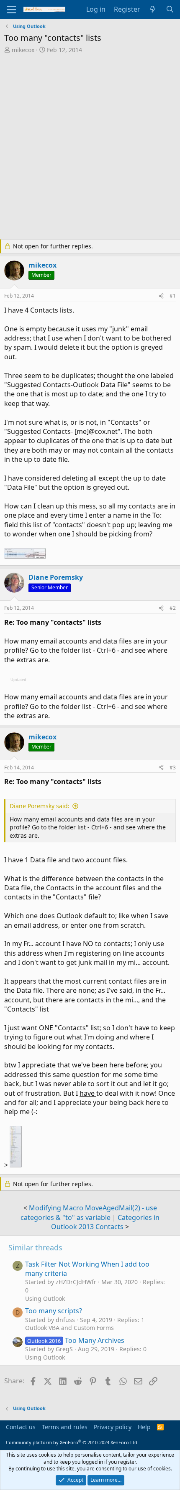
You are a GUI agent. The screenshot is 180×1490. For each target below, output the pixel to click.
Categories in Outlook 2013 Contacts (105, 1222)
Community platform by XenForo (72, 1442)
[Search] (169, 9)
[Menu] (11, 9)
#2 (173, 607)
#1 (173, 295)
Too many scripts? (53, 1310)
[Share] (161, 296)
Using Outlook (45, 1298)
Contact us (21, 1427)
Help (144, 1427)
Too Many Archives (75, 1340)
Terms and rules (64, 1427)
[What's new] (153, 9)
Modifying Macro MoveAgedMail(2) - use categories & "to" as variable (89, 1212)
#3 (173, 767)
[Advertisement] (90, 147)
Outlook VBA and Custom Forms (69, 1328)
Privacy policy (112, 1427)
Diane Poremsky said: (39, 806)
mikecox (23, 50)
